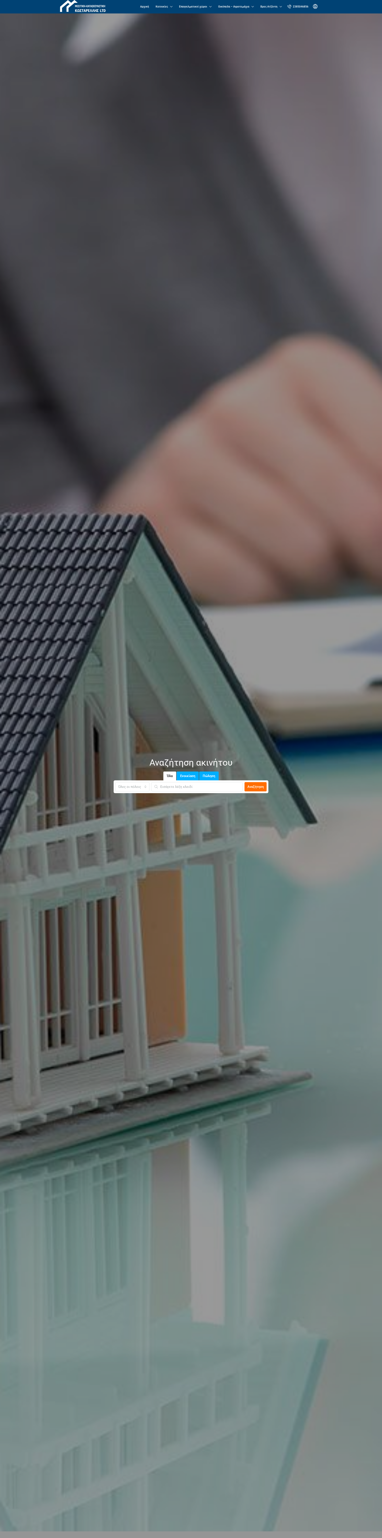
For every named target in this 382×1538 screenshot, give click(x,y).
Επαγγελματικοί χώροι (193, 6)
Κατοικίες (162, 6)
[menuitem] (298, 6)
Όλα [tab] (170, 776)
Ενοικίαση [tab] (187, 776)
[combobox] (132, 786)
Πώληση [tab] (209, 776)
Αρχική (144, 6)
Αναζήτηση (255, 787)
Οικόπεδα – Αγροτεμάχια (233, 6)
